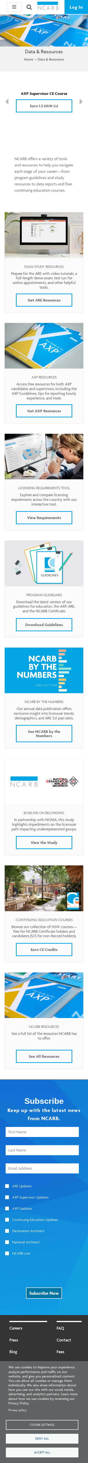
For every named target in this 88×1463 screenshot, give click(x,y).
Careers (15, 1328)
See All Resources (44, 1056)
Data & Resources (51, 59)
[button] (14, 7)
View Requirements (44, 517)
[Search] (29, 7)
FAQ (60, 1328)
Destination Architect (28, 1231)
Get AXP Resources (44, 411)
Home (28, 59)
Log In (76, 7)
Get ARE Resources (44, 300)
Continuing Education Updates (35, 1219)
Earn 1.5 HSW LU (44, 106)
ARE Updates (22, 1186)
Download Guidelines (44, 624)
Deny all (42, 1438)
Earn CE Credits (44, 949)
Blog (13, 1351)
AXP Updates (22, 1208)
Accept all (42, 1452)
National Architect (26, 1242)
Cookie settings (42, 1425)
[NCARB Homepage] (48, 7)
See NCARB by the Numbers (44, 733)
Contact (64, 1339)
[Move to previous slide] (7, 102)
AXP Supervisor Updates (30, 1197)
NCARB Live (21, 1253)
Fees (60, 1351)
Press (13, 1339)
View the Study (44, 842)
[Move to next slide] (81, 102)
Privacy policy (17, 1410)
